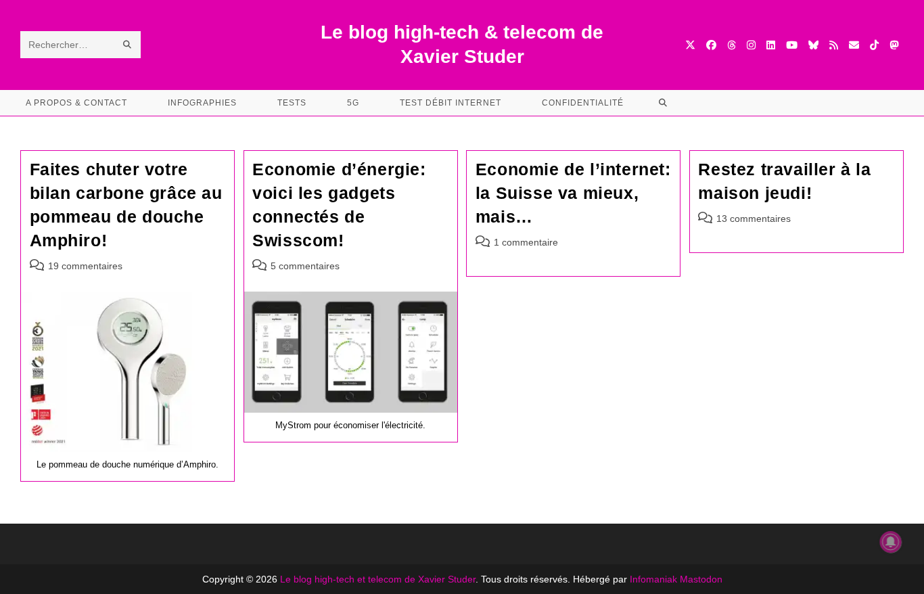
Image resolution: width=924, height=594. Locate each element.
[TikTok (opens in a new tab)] (874, 45)
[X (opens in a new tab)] (690, 45)
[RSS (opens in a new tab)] (834, 45)
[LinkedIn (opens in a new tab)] (771, 45)
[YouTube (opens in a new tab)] (792, 45)
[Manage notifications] (891, 542)
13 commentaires (753, 218)
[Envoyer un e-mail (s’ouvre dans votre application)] (854, 45)
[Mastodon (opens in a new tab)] (894, 45)
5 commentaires (305, 265)
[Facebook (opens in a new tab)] (711, 45)
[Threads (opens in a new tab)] (731, 45)
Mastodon (701, 579)
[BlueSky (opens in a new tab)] (813, 45)
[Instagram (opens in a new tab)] (751, 45)
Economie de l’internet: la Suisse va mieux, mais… (573, 193)
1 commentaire (526, 242)
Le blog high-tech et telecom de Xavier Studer (378, 579)
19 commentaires (85, 265)
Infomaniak (653, 579)
